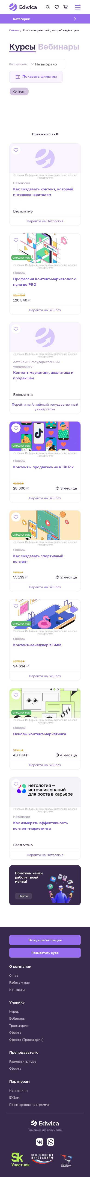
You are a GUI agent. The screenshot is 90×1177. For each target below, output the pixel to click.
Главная (14, 30)
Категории (27, 19)
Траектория (18, 1025)
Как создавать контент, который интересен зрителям (43, 192)
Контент (19, 91)
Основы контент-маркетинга (39, 734)
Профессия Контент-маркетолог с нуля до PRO (44, 282)
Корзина (65, 7)
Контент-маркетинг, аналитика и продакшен (43, 375)
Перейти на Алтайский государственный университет (45, 406)
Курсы (22, 46)
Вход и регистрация (45, 940)
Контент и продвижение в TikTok (43, 467)
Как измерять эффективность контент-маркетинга (40, 825)
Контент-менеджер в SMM (37, 645)
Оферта (15, 1032)
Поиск (47, 7)
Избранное (56, 7)
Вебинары (58, 46)
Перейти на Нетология (45, 221)
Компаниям (18, 1090)
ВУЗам (14, 1097)
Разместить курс (22, 1061)
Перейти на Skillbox (45, 310)
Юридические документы (45, 1130)
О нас (13, 975)
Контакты (17, 989)
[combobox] (47, 64)
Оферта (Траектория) (26, 1039)
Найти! (23, 896)
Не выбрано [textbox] (46, 64)
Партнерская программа (29, 1104)
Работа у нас (19, 982)
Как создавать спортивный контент (38, 559)
